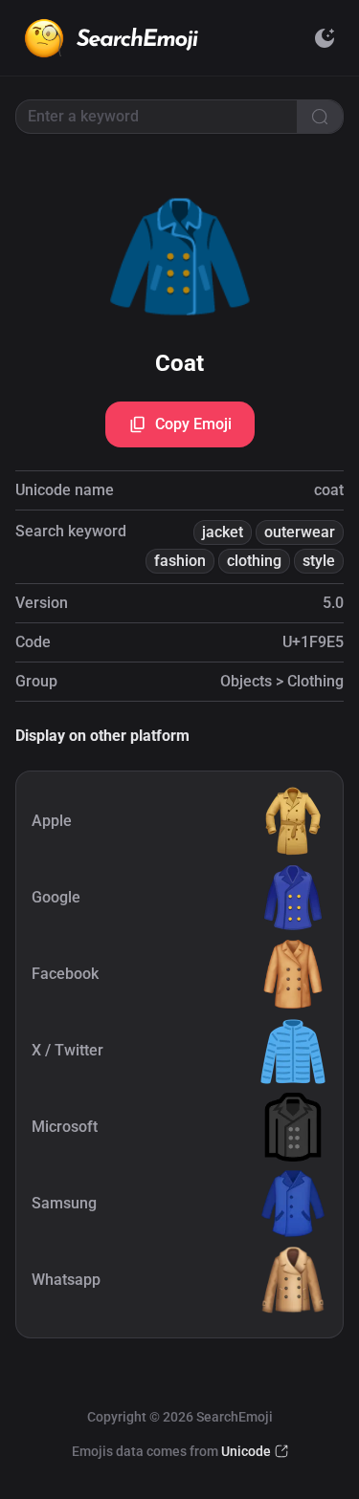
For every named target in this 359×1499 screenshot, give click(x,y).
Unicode (246, 1451)
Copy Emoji (193, 424)
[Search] (320, 116)
